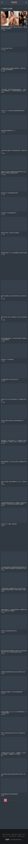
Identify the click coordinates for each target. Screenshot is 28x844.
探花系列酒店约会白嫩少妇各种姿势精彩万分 (12, 420)
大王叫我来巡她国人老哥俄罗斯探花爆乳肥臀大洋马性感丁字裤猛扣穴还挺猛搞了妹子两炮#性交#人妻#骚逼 (14, 568)
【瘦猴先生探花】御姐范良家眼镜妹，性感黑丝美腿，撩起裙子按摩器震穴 (13, 69)
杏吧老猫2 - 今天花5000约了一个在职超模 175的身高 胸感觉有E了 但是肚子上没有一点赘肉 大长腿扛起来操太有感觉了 (14, 441)
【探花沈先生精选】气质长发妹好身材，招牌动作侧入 (14, 151)
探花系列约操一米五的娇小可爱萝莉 (10, 232)
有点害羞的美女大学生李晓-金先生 (9, 379)
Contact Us (4, 836)
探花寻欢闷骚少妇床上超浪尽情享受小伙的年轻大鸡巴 (14, 296)
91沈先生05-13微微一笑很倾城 (9, 524)
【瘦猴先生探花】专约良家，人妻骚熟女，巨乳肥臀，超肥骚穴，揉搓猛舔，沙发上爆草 (13, 753)
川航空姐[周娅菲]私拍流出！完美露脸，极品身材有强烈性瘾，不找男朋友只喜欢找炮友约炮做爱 (13, 503)
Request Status (21, 836)
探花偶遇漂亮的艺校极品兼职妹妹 (9, 794)
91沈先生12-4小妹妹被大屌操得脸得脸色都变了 (13, 110)
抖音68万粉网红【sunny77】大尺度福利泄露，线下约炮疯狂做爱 (13, 712)
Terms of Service (6, 834)
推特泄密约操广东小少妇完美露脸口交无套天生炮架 (14, 252)
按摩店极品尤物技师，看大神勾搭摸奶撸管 (11, 691)
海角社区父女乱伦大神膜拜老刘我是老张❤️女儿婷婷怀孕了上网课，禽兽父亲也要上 (13, 172)
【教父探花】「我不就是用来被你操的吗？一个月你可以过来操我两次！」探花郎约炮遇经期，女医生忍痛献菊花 (14, 90)
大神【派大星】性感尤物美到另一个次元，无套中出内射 (14, 482)
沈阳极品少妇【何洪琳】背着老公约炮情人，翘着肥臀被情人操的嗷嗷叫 (14, 27)
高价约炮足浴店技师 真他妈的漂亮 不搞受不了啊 (13, 774)
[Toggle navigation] (2, 2)
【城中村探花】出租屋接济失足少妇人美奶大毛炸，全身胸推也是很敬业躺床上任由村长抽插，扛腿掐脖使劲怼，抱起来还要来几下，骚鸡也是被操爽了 (14, 589)
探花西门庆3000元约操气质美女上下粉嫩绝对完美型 (13, 400)
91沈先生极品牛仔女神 (6, 48)
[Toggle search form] (26, 2)
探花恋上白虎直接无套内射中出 (9, 630)
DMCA (20, 834)
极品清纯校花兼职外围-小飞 (8, 130)
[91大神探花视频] (14, 2)
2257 (24, 834)
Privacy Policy (14, 834)
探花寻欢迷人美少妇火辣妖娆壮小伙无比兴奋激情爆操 (14, 317)
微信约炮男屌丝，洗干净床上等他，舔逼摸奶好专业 (14, 461)
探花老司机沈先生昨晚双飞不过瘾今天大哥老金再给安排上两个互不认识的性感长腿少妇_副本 (14, 651)
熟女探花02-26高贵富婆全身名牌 (9, 192)
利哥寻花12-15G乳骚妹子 (7, 359)
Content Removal (12, 836)
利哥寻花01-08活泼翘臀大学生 (8, 212)
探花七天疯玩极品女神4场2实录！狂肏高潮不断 (13, 733)
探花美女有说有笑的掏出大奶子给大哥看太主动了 (13, 671)
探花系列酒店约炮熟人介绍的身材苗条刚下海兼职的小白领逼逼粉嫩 (14, 339)
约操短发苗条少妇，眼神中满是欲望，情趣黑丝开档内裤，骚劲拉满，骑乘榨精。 (14, 610)
